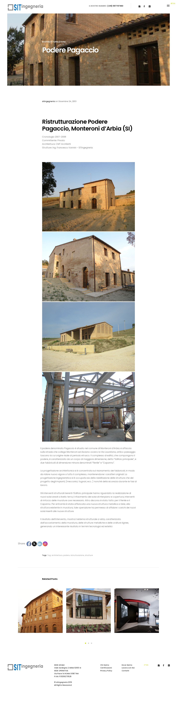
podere (66, 555)
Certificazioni (106, 668)
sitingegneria (48, 101)
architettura (57, 555)
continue (27, 626)
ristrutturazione (77, 555)
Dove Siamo (127, 665)
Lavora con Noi (128, 668)
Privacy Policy (106, 670)
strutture (89, 555)
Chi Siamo (104, 665)
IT (145, 665)
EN (147, 665)
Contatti (125, 670)
